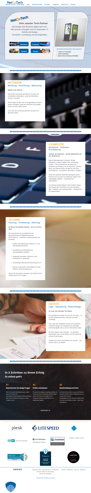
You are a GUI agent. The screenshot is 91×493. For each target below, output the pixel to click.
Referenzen (64, 4)
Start (28, 4)
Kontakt (73, 4)
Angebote (56, 4)
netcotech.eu (47, 478)
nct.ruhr (53, 478)
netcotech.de (39, 478)
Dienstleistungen (37, 4)
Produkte (47, 4)
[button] (58, 32)
